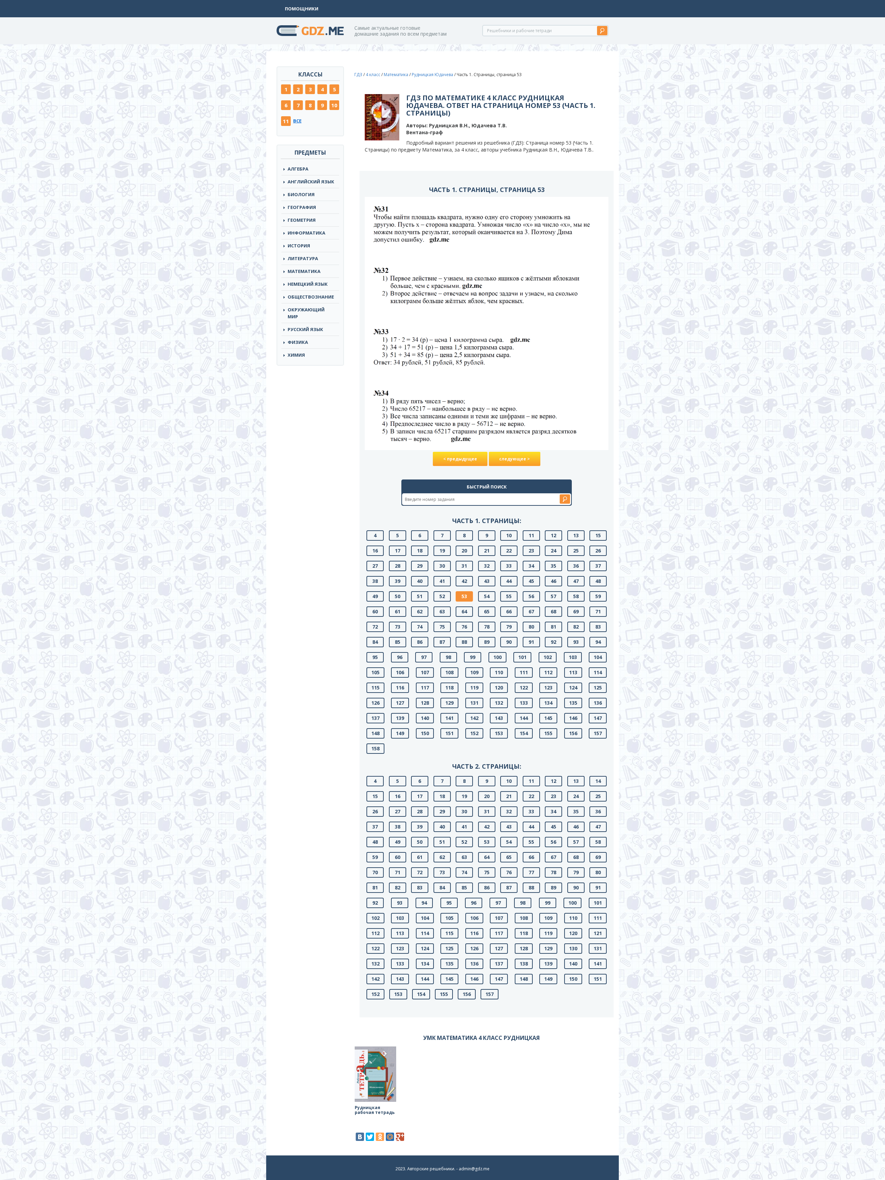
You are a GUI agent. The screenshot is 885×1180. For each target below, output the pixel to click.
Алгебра (298, 169)
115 (375, 687)
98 (448, 657)
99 (472, 657)
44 (509, 581)
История (299, 246)
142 (474, 718)
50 (397, 596)
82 (576, 626)
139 (400, 718)
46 (553, 581)
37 (598, 565)
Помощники (301, 9)
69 (576, 611)
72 (375, 626)
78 (487, 626)
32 (487, 565)
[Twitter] (370, 1137)
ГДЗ (358, 74)
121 (598, 933)
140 (425, 718)
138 (524, 963)
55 (509, 596)
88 (464, 642)
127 (400, 702)
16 (375, 550)
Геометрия (302, 220)
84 (375, 642)
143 (499, 718)
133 (524, 702)
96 (399, 657)
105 (375, 672)
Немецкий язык (308, 284)
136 (598, 702)
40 (419, 581)
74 (419, 626)
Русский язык (305, 329)
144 (524, 718)
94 (598, 642)
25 (576, 550)
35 (553, 565)
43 (487, 581)
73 (397, 626)
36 (576, 565)
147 (598, 718)
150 (425, 733)
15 (598, 535)
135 (573, 702)
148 (375, 733)
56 (531, 596)
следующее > (514, 459)
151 (449, 733)
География (302, 207)
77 (531, 872)
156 (573, 733)
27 (375, 565)
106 (400, 672)
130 (573, 948)
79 (509, 626)
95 (375, 657)
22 (509, 550)
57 (553, 596)
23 (531, 550)
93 (576, 642)
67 (531, 611)
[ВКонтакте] (360, 1137)
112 (548, 672)
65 (487, 611)
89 (487, 642)
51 (419, 596)
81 (553, 626)
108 (449, 672)
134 (548, 702)
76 (464, 626)
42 (464, 581)
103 (573, 657)
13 (576, 535)
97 (424, 657)
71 (598, 611)
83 (598, 626)
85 (397, 642)
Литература (303, 258)
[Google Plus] (400, 1137)
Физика (298, 342)
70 (375, 872)
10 (334, 105)
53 (464, 596)
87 (442, 642)
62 (419, 611)
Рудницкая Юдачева (432, 74)
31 (464, 565)
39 (397, 581)
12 (553, 535)
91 (531, 642)
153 (499, 733)
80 (531, 626)
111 (524, 672)
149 (400, 733)
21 (487, 550)
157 (598, 733)
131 (474, 702)
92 (553, 642)
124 (573, 687)
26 (598, 550)
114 (598, 672)
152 (474, 733)
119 (474, 687)
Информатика (306, 233)
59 (598, 596)
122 (524, 687)
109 (474, 672)
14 (598, 781)
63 (442, 611)
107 (425, 672)
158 (375, 748)
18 (419, 550)
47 (576, 581)
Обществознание (311, 297)
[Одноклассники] (380, 1137)
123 (548, 687)
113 (573, 672)
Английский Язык (311, 182)
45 (531, 581)
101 (522, 657)
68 (553, 611)
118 (449, 687)
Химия (296, 355)
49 (375, 596)
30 (442, 565)
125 (598, 687)
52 (442, 596)
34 (531, 565)
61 (397, 611)
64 (464, 611)
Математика (304, 271)
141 (449, 718)
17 (397, 550)
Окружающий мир (306, 313)
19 (442, 550)
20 (464, 550)
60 (375, 611)
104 (598, 657)
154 (524, 733)
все (297, 121)
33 (509, 565)
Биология (301, 194)
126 (375, 702)
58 (576, 596)
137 (375, 718)
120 (499, 687)
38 (375, 581)
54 (487, 596)
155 (548, 733)
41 (442, 581)
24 (553, 550)
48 (598, 581)
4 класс (373, 74)
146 (573, 718)
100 (497, 657)
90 (509, 642)
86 (419, 642)
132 (499, 702)
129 (449, 702)
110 (499, 672)
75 (442, 626)
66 (509, 611)
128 (425, 702)
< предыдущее (460, 459)
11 (286, 121)
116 (400, 687)
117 (425, 687)
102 (547, 657)
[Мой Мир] (390, 1137)
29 (419, 565)
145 (548, 718)
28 (397, 565)
